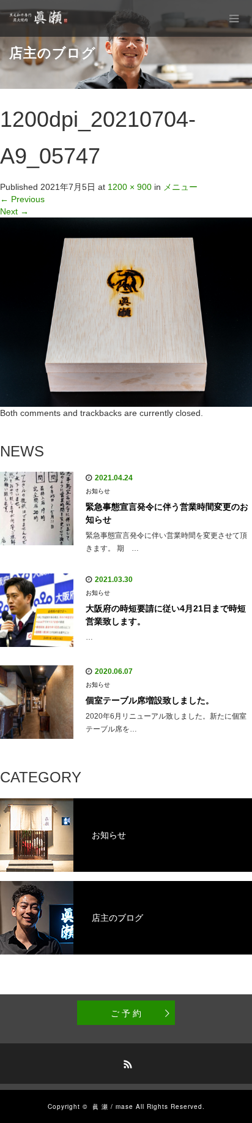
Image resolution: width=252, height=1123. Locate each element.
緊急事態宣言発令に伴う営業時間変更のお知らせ (167, 513)
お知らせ (98, 491)
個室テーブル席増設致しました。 (150, 700)
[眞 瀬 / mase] (40, 18)
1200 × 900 (130, 187)
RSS (126, 1062)
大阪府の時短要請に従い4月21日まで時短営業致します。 (166, 614)
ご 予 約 (126, 1013)
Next (14, 211)
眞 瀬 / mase (112, 1106)
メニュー (180, 187)
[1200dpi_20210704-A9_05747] (126, 311)
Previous (22, 199)
